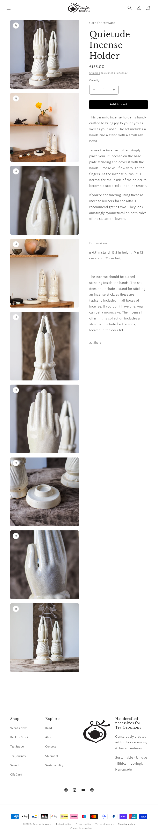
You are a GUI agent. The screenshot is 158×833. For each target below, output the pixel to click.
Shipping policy (126, 824)
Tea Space (17, 746)
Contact (50, 746)
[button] (8, 7)
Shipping (94, 73)
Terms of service (104, 824)
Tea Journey (18, 756)
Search (15, 765)
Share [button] (97, 342)
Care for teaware (42, 824)
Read (48, 728)
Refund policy (64, 824)
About (49, 737)
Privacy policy (84, 824)
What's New (18, 728)
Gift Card (16, 774)
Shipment (51, 756)
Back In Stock (19, 737)
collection (115, 318)
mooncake (112, 312)
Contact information (81, 828)
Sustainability (54, 765)
